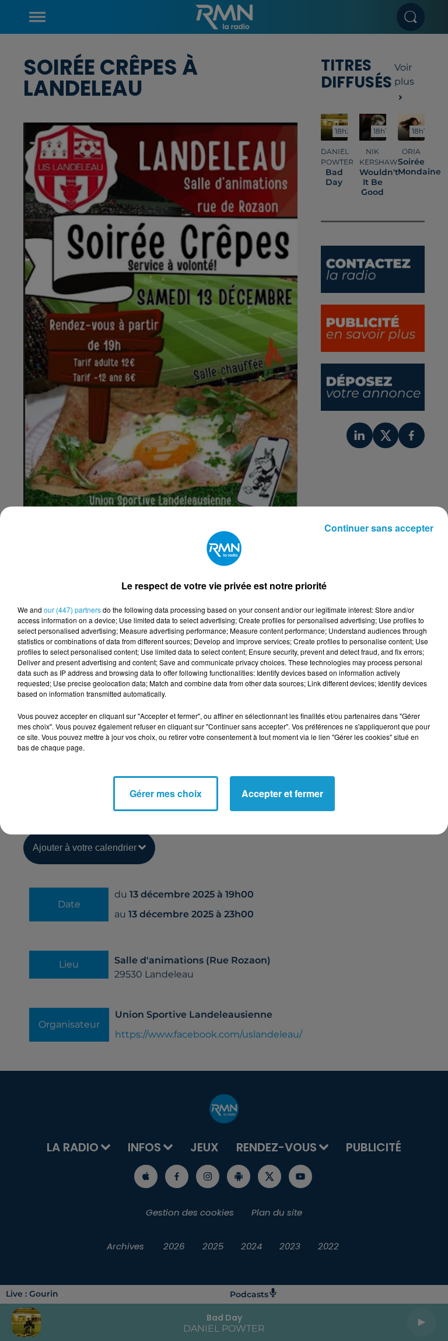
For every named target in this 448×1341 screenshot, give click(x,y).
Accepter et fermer (282, 793)
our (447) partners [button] (72, 609)
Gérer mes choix (166, 793)
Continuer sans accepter (378, 528)
